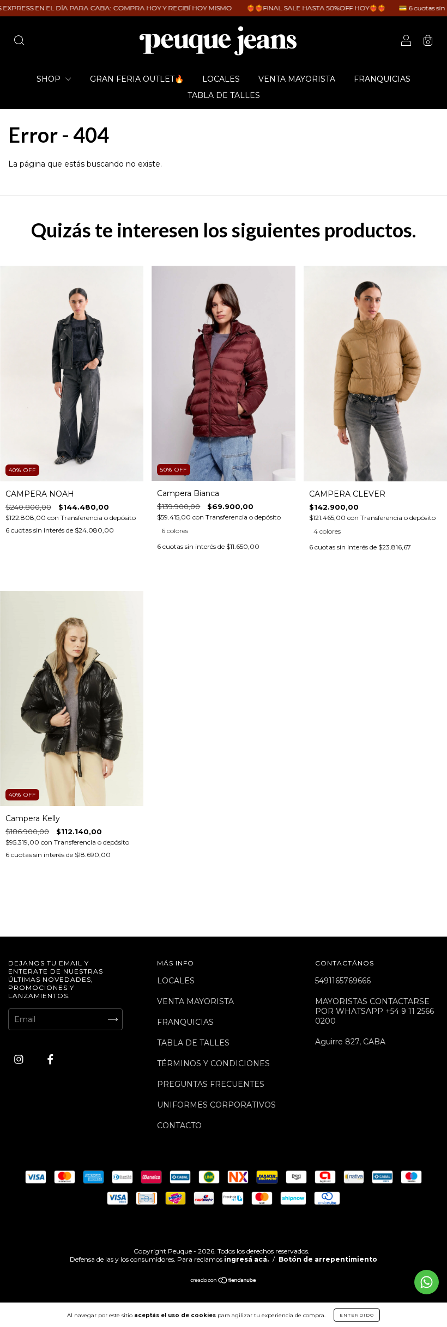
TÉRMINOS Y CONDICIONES (213, 1063)
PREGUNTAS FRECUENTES (210, 1084)
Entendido (357, 1315)
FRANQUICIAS (382, 79)
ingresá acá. (246, 1259)
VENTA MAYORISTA (296, 79)
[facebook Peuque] (50, 1059)
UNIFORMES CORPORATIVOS (216, 1105)
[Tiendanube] (224, 1281)
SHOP (50, 79)
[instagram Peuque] (20, 1059)
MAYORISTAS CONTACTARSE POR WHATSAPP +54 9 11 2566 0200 (374, 1011)
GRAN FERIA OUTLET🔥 (137, 79)
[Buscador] (19, 42)
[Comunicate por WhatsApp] (426, 1282)
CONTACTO (179, 1125)
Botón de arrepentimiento (328, 1259)
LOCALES (221, 79)
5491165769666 (343, 981)
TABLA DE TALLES (224, 95)
